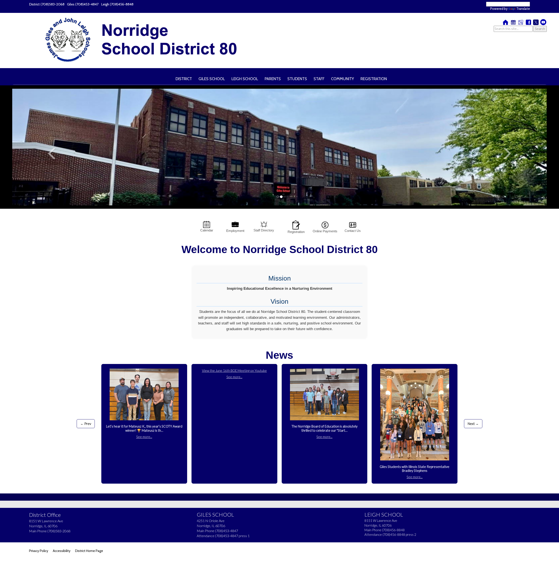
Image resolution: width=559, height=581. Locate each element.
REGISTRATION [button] (374, 78)
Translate (523, 9)
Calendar (206, 230)
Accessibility (62, 551)
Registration (296, 232)
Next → (473, 424)
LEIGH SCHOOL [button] (244, 78)
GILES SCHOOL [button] (211, 78)
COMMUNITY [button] (342, 78)
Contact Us (353, 231)
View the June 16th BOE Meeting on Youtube (234, 370)
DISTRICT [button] (184, 78)
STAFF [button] (319, 78)
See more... (144, 437)
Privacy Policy (38, 551)
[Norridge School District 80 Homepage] (145, 40)
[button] (52, 176)
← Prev (85, 424)
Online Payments (325, 231)
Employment (235, 231)
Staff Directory (264, 230)
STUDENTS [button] (297, 78)
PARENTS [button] (273, 78)
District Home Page (89, 551)
